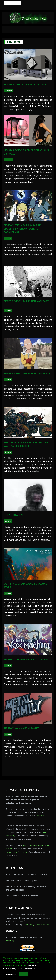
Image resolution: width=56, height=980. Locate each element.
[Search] (50, 2)
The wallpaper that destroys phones (22, 880)
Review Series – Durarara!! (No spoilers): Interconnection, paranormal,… (22, 229)
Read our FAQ (42, 816)
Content (8, 311)
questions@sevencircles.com (36, 924)
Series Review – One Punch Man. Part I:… (28, 373)
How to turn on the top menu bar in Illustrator (26, 874)
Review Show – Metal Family (21, 728)
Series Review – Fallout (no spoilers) (22, 896)
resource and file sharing (16, 852)
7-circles (8, 91)
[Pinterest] (33, 7)
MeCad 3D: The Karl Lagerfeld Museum (27, 84)
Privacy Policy (33, 965)
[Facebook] (22, 7)
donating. (10, 940)
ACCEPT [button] (24, 974)
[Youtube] (29, 7)
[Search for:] (12, 3)
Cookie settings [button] (10, 974)
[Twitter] (26, 7)
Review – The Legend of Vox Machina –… (28, 659)
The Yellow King (14, 515)
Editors (8, 238)
